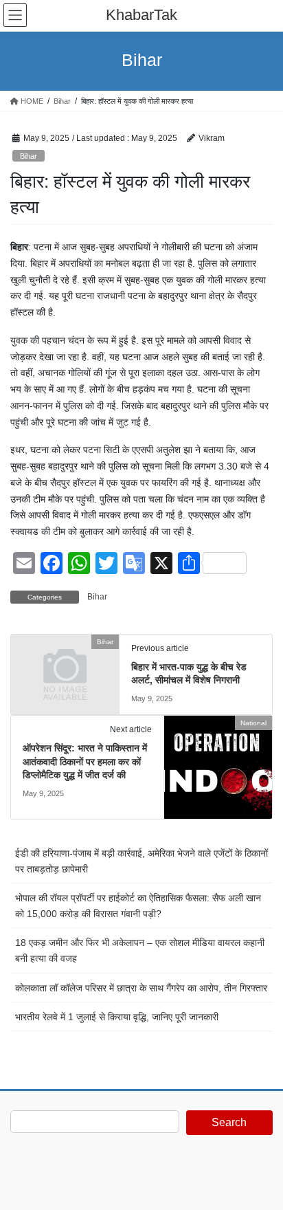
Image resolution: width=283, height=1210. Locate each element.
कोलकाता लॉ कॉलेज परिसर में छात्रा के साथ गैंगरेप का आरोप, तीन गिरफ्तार (141, 987)
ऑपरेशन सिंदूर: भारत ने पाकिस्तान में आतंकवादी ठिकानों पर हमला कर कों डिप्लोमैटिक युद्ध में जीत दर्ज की (85, 761)
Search (229, 1122)
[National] (218, 766)
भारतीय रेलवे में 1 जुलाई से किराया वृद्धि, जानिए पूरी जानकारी (116, 1016)
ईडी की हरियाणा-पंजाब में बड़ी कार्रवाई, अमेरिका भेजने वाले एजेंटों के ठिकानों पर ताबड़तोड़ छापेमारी (141, 861)
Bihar (28, 156)
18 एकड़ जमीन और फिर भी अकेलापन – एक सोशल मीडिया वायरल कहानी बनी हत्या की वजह (139, 950)
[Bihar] (65, 666)
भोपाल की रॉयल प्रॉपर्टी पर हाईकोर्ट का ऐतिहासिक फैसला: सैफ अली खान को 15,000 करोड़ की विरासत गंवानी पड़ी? (138, 905)
